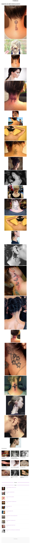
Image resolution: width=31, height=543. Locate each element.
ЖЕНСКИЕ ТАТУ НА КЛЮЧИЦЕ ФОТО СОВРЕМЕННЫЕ (13, 529)
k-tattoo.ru (15, 0)
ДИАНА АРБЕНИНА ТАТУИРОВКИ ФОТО (11, 501)
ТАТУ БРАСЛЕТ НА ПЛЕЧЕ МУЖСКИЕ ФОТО (11, 515)
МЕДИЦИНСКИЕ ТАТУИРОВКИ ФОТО (10, 520)
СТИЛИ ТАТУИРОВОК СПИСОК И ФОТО (11, 487)
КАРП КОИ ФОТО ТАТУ (9, 506)
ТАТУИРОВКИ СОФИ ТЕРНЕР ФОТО (10, 525)
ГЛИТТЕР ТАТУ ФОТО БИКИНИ (10, 496)
